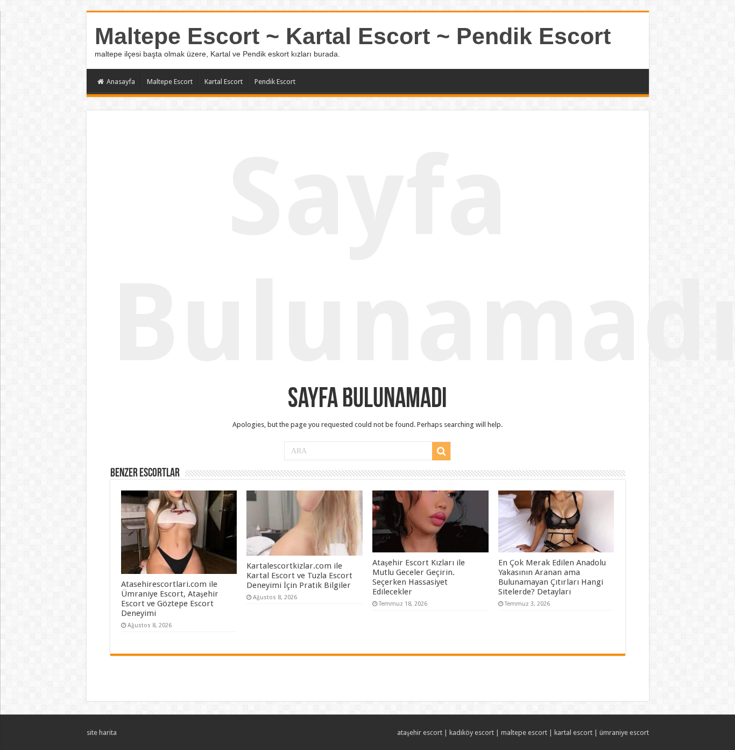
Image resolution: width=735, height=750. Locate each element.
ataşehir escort (419, 732)
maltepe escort (524, 732)
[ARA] (441, 451)
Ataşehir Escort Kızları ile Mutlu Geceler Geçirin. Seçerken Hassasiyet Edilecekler (418, 577)
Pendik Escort (275, 82)
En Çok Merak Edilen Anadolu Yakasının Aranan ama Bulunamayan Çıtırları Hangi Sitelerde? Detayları (552, 577)
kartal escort (573, 732)
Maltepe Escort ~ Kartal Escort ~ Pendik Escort (353, 36)
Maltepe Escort (170, 82)
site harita (102, 732)
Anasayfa (121, 82)
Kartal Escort (223, 82)
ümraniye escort (624, 732)
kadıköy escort (471, 732)
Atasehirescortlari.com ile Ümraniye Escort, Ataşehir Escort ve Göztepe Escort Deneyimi (169, 598)
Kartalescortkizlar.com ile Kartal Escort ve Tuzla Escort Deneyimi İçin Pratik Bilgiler (299, 575)
